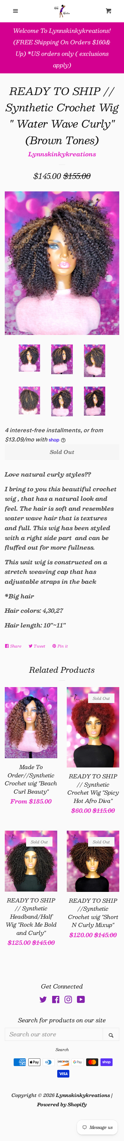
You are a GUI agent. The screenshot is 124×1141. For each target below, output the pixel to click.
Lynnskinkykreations (62, 154)
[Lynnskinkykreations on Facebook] (56, 1000)
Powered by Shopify (62, 1104)
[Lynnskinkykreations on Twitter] (43, 1000)
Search (62, 1049)
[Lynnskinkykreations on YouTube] (81, 1000)
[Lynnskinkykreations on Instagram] (68, 1000)
